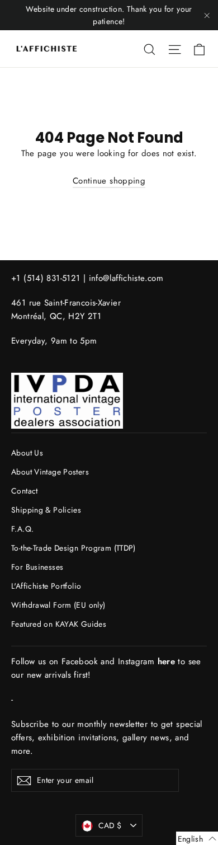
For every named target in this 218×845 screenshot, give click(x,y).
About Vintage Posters (50, 471)
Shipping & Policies (46, 509)
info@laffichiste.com (126, 278)
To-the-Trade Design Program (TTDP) (73, 547)
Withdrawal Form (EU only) (58, 605)
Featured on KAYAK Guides (58, 624)
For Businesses (37, 566)
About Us (27, 452)
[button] (197, 838)
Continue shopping (109, 181)
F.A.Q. (22, 528)
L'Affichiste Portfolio (46, 586)
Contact (24, 490)
